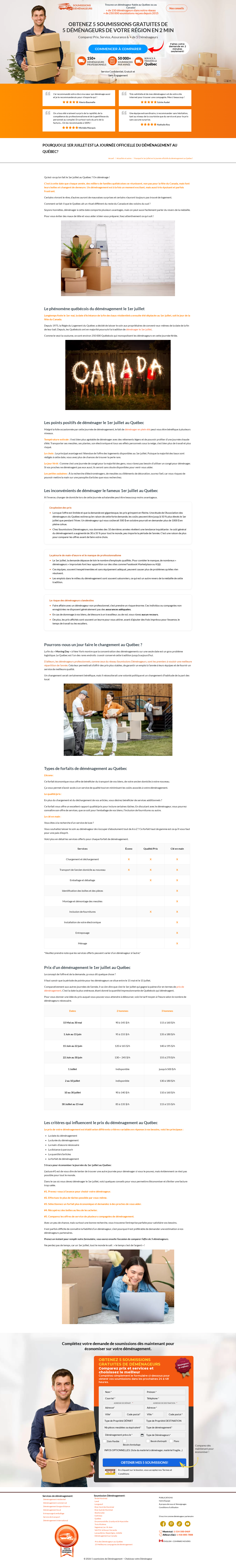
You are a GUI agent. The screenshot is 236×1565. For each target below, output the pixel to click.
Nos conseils (176, 8)
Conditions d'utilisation (169, 1507)
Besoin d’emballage (131, 1445)
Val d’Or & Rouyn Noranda (106, 1530)
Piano (176, 1441)
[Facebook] (163, 1525)
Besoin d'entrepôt (159, 1441)
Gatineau (98, 1515)
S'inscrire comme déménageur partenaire (176, 1516)
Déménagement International (55, 1520)
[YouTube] (188, 1525)
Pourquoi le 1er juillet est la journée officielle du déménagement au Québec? (163, 158)
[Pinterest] (171, 1525)
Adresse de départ (123, 1403)
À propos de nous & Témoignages (172, 1504)
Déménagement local (52, 1510)
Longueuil (99, 1504)
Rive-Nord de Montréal (104, 1507)
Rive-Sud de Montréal (104, 1510)
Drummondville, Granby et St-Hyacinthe (111, 1521)
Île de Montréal (101, 1498)
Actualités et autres (124, 158)
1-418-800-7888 (184, 1534)
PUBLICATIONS (166, 1497)
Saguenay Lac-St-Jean (104, 1527)
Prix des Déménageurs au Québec (109, 1541)
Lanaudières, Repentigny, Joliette (108, 1533)
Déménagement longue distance (56, 1506)
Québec (98, 1518)
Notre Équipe (164, 1501)
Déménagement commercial (55, 1503)
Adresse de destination (165, 1403)
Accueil (111, 158)
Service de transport (51, 1517)
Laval (97, 1501)
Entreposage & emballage (53, 1513)
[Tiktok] (179, 1525)
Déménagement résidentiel (54, 1499)
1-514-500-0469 (182, 1531)
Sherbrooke (100, 1513)
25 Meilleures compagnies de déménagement (113, 1544)
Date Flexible (113, 1441)
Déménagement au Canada (106, 1536)
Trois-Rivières (100, 1524)
